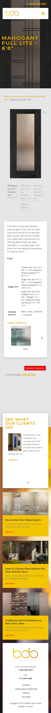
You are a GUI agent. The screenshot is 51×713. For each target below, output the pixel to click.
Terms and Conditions (26, 689)
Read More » (10, 532)
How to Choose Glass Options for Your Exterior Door (25, 570)
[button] (43, 13)
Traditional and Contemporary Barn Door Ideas (23, 622)
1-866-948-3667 (25, 670)
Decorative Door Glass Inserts (23, 519)
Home (6, 96)
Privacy (26, 693)
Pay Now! (26, 696)
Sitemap (26, 685)
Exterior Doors (17, 96)
